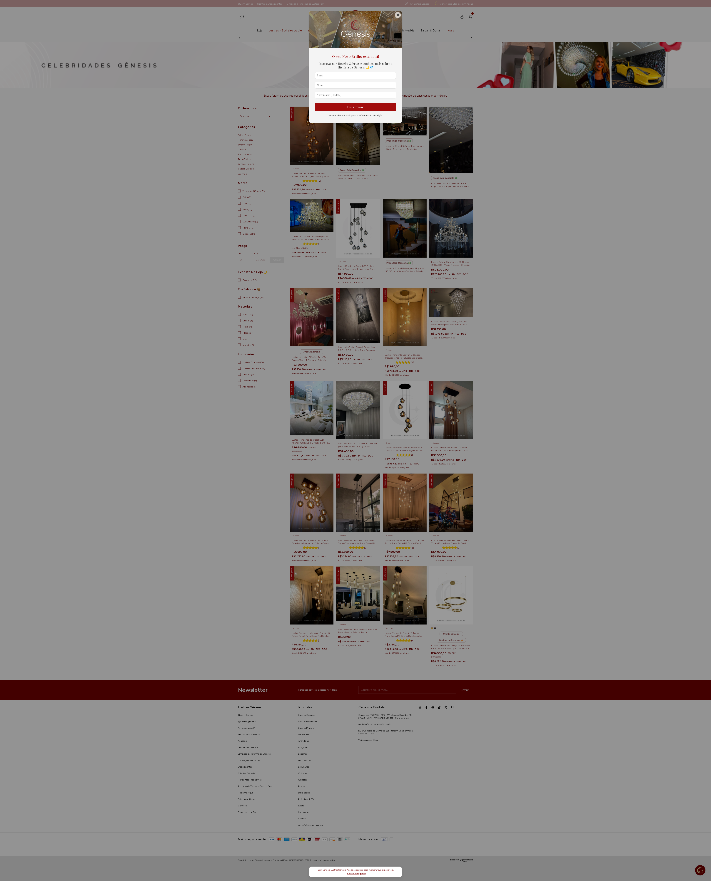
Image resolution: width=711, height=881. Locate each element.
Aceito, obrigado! (356, 873)
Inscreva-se (355, 107)
